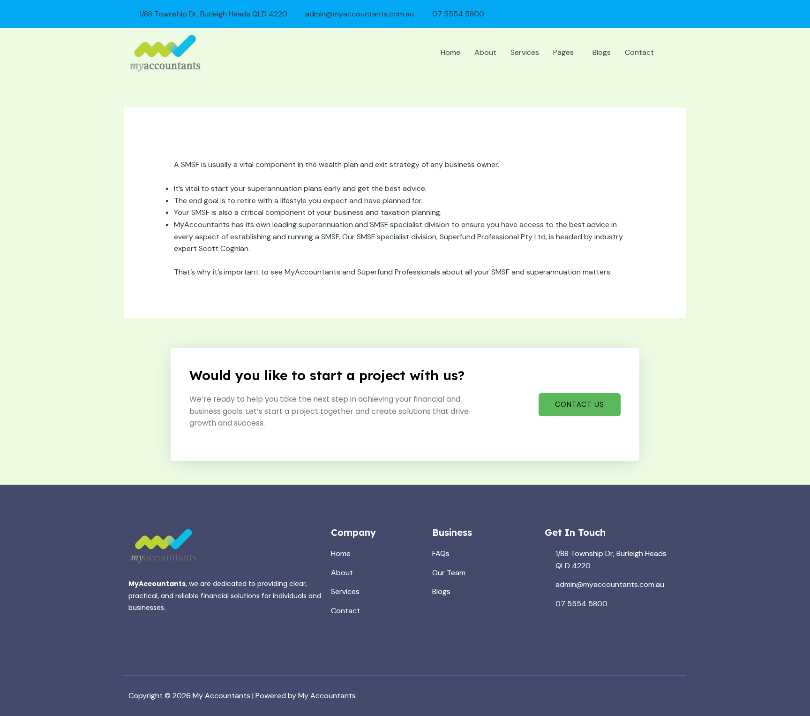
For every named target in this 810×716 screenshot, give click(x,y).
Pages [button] (563, 52)
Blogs (601, 52)
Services (524, 52)
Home (450, 52)
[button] (565, 52)
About (485, 52)
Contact (639, 52)
